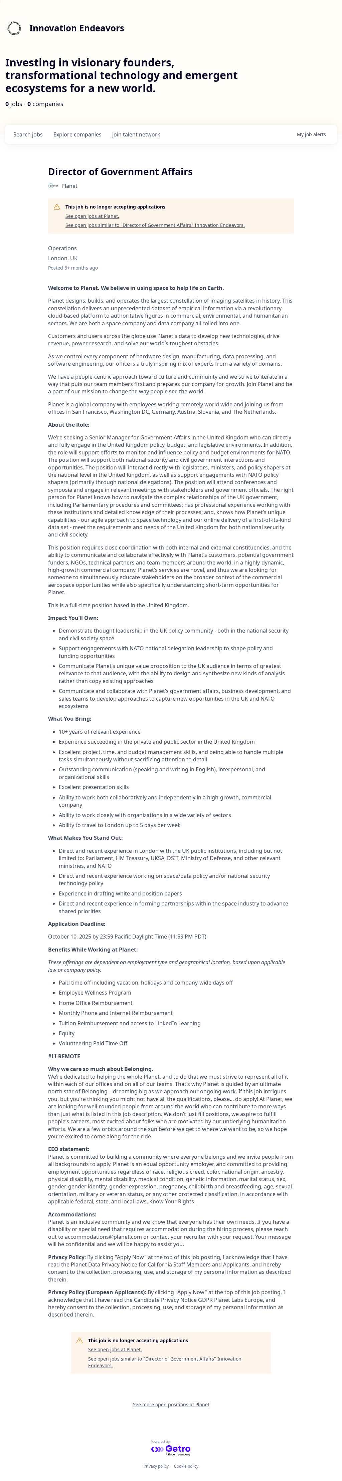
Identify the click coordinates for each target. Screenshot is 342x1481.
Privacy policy (156, 1466)
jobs (28, 134)
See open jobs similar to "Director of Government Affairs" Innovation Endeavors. (155, 225)
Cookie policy (186, 1466)
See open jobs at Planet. (92, 216)
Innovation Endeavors (76, 28)
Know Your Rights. (172, 1201)
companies (77, 134)
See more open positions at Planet (171, 1404)
